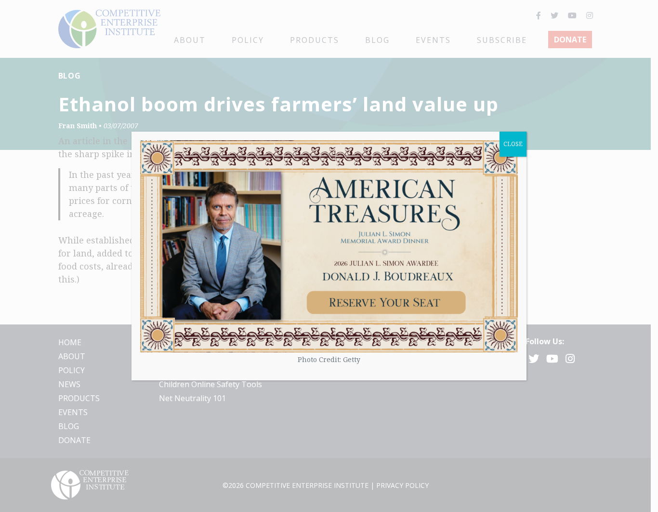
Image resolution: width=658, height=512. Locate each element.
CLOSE (513, 144)
